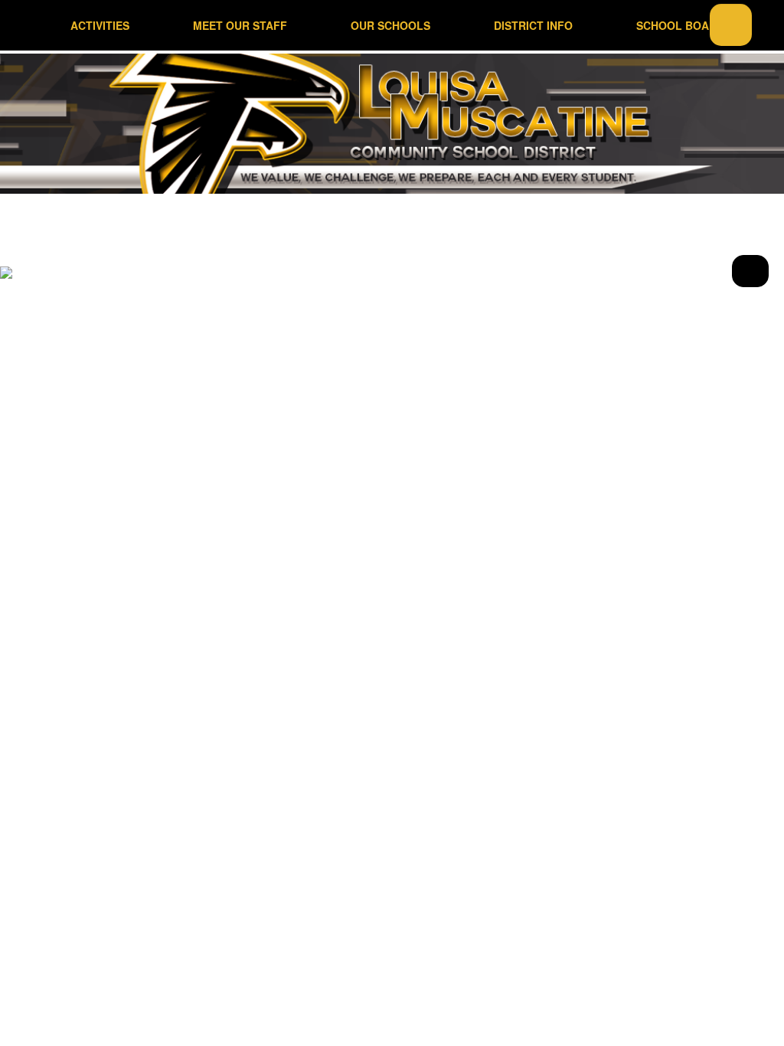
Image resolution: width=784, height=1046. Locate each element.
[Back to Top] (750, 271)
